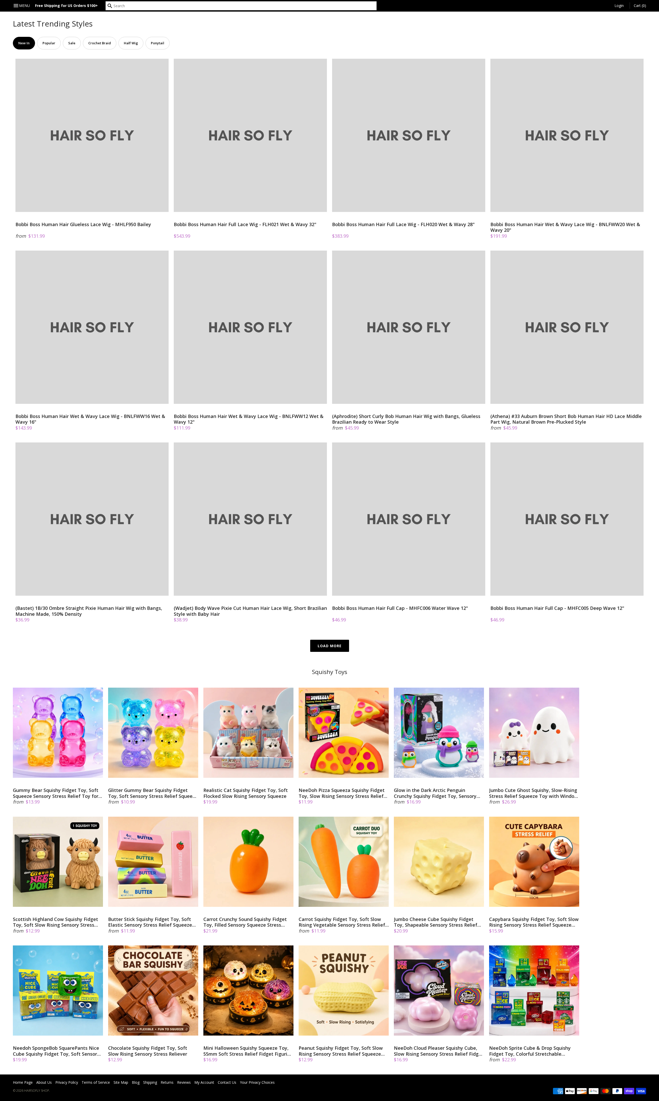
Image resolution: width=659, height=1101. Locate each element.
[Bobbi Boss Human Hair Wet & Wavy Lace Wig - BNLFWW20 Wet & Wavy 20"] (567, 135)
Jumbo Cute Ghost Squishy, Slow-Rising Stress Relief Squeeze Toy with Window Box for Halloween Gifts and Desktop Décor (533, 793)
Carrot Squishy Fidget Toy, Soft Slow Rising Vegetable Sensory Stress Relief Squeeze (342, 922)
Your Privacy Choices (257, 1082)
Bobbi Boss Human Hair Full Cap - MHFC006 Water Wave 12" (400, 608)
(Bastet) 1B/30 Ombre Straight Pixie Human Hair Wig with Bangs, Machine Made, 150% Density (88, 611)
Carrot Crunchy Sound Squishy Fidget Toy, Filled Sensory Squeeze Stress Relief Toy (245, 922)
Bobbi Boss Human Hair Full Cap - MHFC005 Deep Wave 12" (557, 608)
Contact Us (227, 1082)
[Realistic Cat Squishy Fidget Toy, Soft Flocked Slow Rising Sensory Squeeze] (248, 733)
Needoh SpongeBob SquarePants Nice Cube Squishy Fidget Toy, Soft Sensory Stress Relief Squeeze (56, 1051)
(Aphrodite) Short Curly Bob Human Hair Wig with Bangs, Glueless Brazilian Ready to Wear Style (406, 419)
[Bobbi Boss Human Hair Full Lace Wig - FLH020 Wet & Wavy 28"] (408, 135)
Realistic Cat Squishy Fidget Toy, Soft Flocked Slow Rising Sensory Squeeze (245, 793)
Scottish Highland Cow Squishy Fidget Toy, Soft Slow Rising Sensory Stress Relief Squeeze (55, 922)
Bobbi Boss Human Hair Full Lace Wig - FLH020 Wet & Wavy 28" (403, 224)
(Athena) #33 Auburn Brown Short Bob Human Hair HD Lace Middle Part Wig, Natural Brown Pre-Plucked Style (566, 419)
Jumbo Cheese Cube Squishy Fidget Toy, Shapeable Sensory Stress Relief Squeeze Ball (435, 922)
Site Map (121, 1082)
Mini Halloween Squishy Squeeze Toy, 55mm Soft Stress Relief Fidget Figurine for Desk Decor (248, 1051)
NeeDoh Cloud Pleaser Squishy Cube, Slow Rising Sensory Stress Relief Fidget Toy (438, 1051)
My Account (204, 1082)
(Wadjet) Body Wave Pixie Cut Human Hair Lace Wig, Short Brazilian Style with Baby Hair (250, 611)
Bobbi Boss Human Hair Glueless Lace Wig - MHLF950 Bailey (83, 224)
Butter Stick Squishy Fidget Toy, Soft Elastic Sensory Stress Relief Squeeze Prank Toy (150, 922)
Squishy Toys (329, 672)
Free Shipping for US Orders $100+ (66, 5)
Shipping (150, 1082)
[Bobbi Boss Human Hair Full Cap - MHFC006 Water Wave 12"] (408, 519)
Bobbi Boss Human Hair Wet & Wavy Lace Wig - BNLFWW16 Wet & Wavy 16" (90, 419)
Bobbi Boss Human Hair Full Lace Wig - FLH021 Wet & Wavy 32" (245, 224)
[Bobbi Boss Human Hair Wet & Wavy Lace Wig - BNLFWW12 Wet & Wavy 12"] (250, 327)
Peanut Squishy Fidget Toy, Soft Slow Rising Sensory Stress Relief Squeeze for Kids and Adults (341, 1051)
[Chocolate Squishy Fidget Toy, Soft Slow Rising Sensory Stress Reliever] (153, 990)
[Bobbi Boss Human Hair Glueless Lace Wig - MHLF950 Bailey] (92, 135)
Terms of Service (96, 1082)
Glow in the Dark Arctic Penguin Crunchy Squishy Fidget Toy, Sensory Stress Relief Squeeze (435, 793)
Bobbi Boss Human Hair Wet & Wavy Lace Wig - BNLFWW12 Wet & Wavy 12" (249, 419)
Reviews (184, 1082)
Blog (136, 1082)
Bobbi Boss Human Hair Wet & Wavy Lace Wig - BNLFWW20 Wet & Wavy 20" (565, 227)
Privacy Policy (66, 1082)
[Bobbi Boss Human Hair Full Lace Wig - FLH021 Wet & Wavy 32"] (250, 135)
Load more (330, 645)
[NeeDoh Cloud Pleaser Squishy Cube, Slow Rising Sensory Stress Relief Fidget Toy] (439, 990)
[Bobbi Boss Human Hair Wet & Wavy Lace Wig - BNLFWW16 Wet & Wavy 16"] (92, 327)
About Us (44, 1082)
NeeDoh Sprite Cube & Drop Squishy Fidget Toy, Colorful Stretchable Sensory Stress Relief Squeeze (530, 1051)
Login (619, 5)
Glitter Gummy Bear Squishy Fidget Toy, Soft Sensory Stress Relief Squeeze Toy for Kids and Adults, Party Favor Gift (153, 793)
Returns (167, 1082)
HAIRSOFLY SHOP (36, 1090)
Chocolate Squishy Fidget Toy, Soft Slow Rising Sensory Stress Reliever (147, 1051)
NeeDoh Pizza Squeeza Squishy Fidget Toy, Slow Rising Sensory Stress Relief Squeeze (342, 793)
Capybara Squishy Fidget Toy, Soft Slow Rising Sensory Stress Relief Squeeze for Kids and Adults (534, 922)
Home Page (23, 1082)
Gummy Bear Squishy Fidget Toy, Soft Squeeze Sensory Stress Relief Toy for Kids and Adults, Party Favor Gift (55, 793)
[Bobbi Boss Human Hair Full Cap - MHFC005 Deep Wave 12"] (567, 519)
